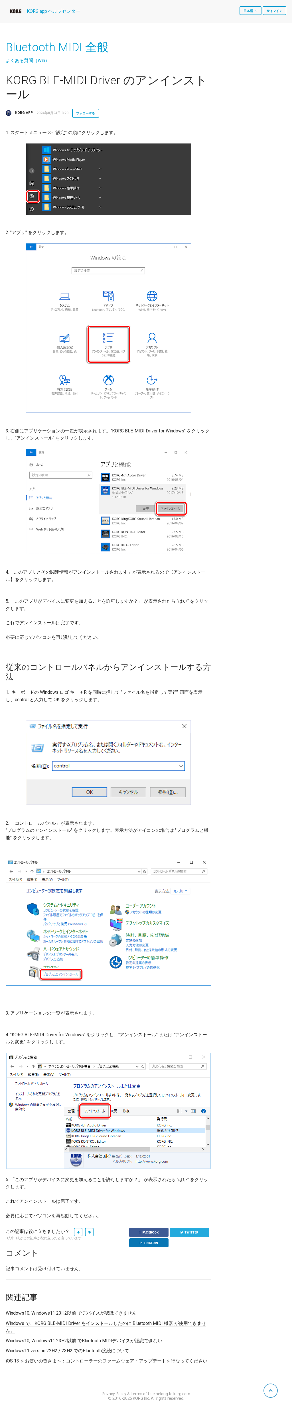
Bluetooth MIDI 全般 (57, 47)
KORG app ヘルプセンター (53, 11)
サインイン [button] (275, 11)
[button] (78, 1232)
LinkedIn (151, 1243)
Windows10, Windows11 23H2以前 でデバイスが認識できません (71, 1313)
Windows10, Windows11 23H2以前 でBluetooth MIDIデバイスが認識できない (84, 1340)
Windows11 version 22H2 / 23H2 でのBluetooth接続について (67, 1350)
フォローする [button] (85, 113)
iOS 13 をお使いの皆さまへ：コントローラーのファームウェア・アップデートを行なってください (106, 1361)
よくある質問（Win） (28, 60)
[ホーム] (16, 11)
